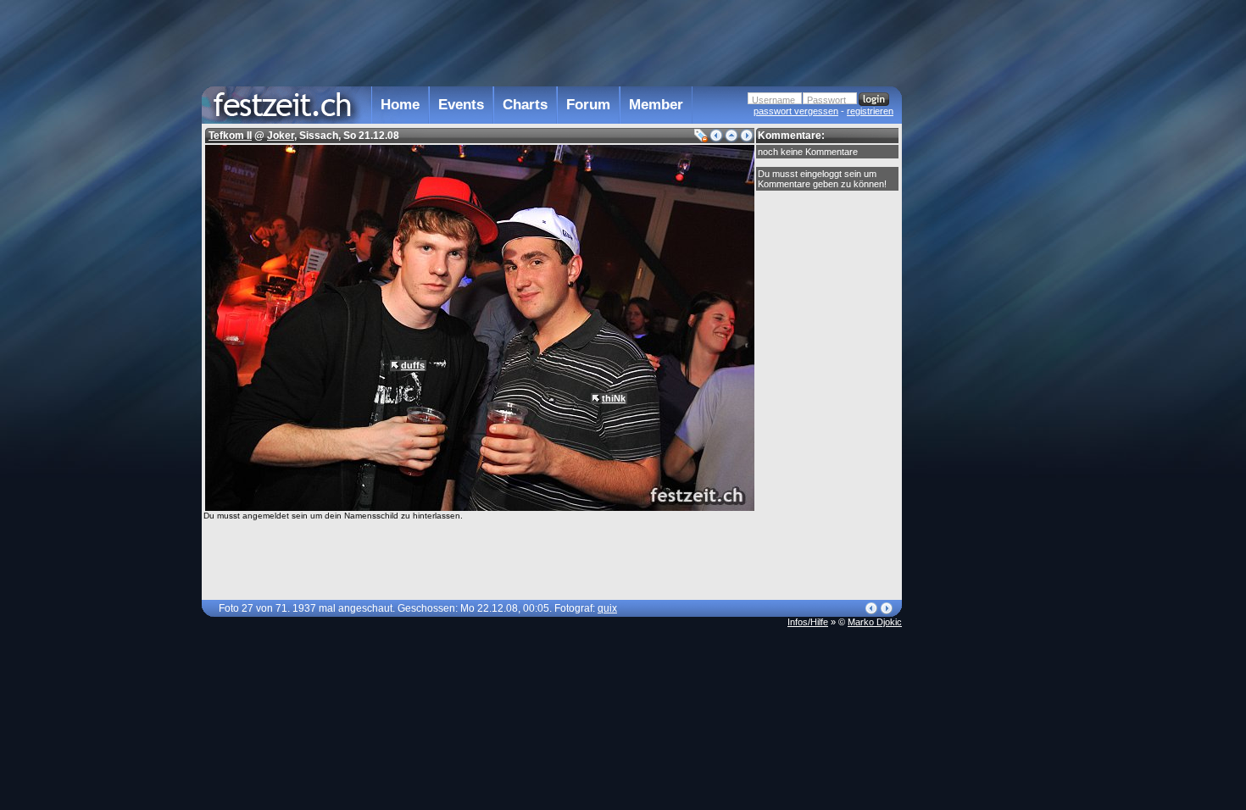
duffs (413, 365)
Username (773, 100)
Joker (280, 135)
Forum (588, 105)
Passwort (826, 100)
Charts (525, 105)
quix (607, 608)
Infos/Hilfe (807, 622)
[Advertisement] (976, 341)
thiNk (614, 398)
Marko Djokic (875, 622)
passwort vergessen (796, 111)
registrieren (870, 111)
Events (461, 105)
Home (400, 105)
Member (656, 105)
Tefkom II (230, 135)
